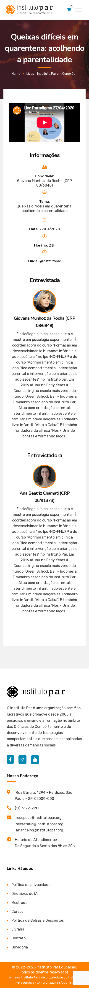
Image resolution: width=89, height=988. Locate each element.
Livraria (17, 929)
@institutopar (50, 261)
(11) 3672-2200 (28, 808)
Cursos (17, 911)
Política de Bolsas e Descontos (37, 920)
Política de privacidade (30, 885)
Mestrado (19, 903)
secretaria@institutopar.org (39, 824)
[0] (69, 10)
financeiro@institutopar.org (39, 830)
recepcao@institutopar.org (39, 818)
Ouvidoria (19, 947)
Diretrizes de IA (24, 893)
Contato (18, 938)
